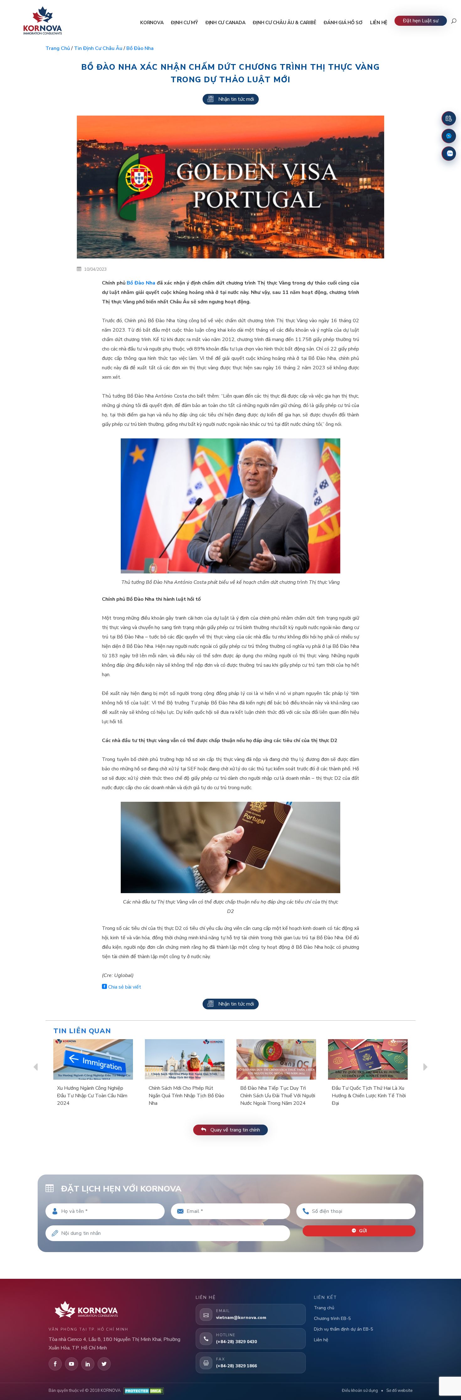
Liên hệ (321, 1340)
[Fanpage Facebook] (449, 136)
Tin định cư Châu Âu (98, 48)
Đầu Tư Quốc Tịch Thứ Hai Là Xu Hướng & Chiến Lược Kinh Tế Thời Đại (369, 1096)
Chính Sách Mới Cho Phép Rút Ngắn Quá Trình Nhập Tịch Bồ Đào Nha (186, 1096)
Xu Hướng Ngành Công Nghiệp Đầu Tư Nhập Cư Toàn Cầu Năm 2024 (92, 1096)
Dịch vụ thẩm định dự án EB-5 (343, 1329)
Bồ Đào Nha (140, 48)
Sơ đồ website (399, 1390)
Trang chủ (57, 48)
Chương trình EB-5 (332, 1318)
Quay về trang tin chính (234, 1129)
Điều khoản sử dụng (360, 1390)
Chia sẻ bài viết (124, 987)
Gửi (362, 1231)
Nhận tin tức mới (236, 99)
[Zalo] (449, 153)
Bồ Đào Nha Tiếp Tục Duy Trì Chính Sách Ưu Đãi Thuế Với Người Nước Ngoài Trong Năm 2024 (277, 1096)
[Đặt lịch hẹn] (449, 118)
